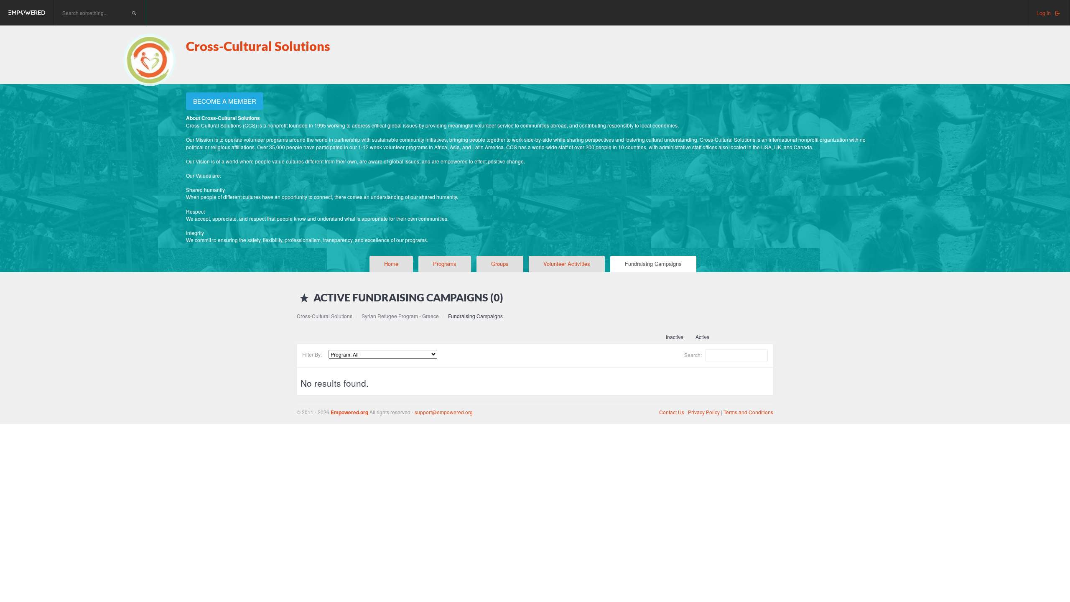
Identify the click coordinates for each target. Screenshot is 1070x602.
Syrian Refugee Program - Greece (400, 315)
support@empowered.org (444, 412)
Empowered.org (349, 412)
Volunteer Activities (566, 264)
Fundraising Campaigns (653, 264)
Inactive (674, 336)
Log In (1044, 12)
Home (391, 264)
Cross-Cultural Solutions (258, 46)
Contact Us (671, 412)
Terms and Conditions (748, 412)
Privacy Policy (704, 412)
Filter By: (312, 354)
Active (702, 336)
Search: (693, 354)
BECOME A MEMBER (224, 101)
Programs (444, 264)
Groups (500, 264)
